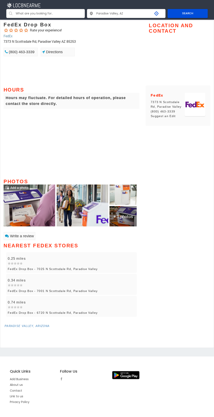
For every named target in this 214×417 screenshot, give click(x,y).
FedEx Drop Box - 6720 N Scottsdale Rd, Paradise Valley (53, 312)
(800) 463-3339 (21, 52)
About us (16, 385)
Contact (16, 391)
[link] (29, 205)
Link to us (16, 396)
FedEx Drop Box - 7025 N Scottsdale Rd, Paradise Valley (53, 269)
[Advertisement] (71, 71)
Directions (54, 52)
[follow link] (62, 379)
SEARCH (187, 13)
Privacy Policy (19, 402)
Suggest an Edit (163, 116)
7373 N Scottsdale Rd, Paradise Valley (166, 104)
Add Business (19, 379)
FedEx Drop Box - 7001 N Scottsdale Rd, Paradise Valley (53, 291)
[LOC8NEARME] (23, 5)
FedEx (8, 36)
